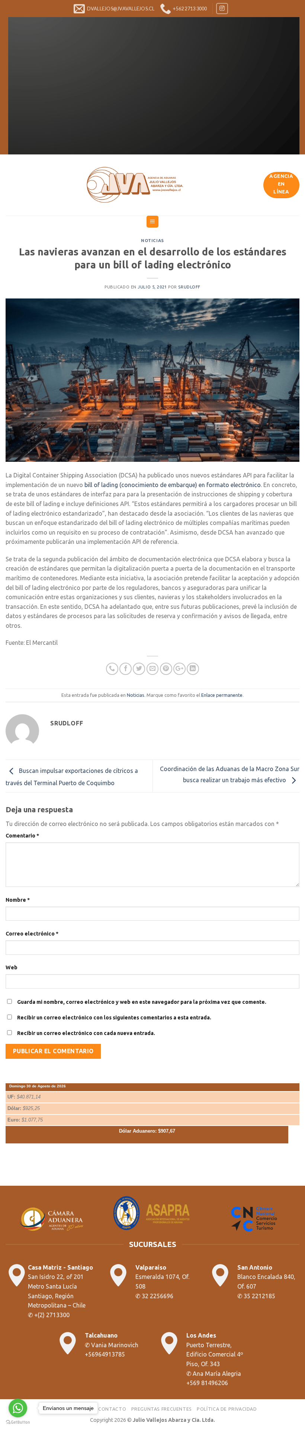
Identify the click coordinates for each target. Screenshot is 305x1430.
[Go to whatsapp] (18, 1408)
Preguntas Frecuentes (161, 1409)
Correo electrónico (32, 934)
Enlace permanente (222, 695)
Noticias (152, 240)
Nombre (18, 900)
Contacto (112, 1409)
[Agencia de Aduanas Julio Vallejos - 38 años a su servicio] (134, 185)
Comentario (22, 836)
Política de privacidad (227, 1409)
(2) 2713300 (54, 1315)
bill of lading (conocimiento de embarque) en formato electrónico (172, 484)
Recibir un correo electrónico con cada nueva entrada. (86, 1033)
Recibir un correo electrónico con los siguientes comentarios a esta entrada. (114, 1018)
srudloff (189, 287)
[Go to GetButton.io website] (18, 1422)
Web (11, 967)
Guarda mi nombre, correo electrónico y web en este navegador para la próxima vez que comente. (141, 1002)
